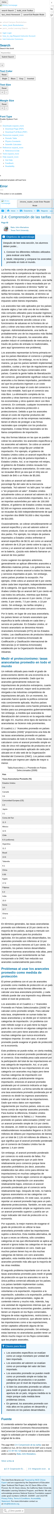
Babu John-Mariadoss (20, 227)
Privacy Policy (7, 1498)
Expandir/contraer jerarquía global (4, 210)
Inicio (13, 211)
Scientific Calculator (13, 144)
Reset (4, 75)
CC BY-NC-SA (14, 1451)
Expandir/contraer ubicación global (51, 210)
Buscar (5, 1511)
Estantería (28, 211)
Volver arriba (6, 1461)
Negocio (44, 211)
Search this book (7, 48)
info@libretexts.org (11, 1504)
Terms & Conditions (22, 1498)
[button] (9, 163)
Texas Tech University (20, 230)
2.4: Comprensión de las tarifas (28, 1445)
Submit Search (8, 57)
